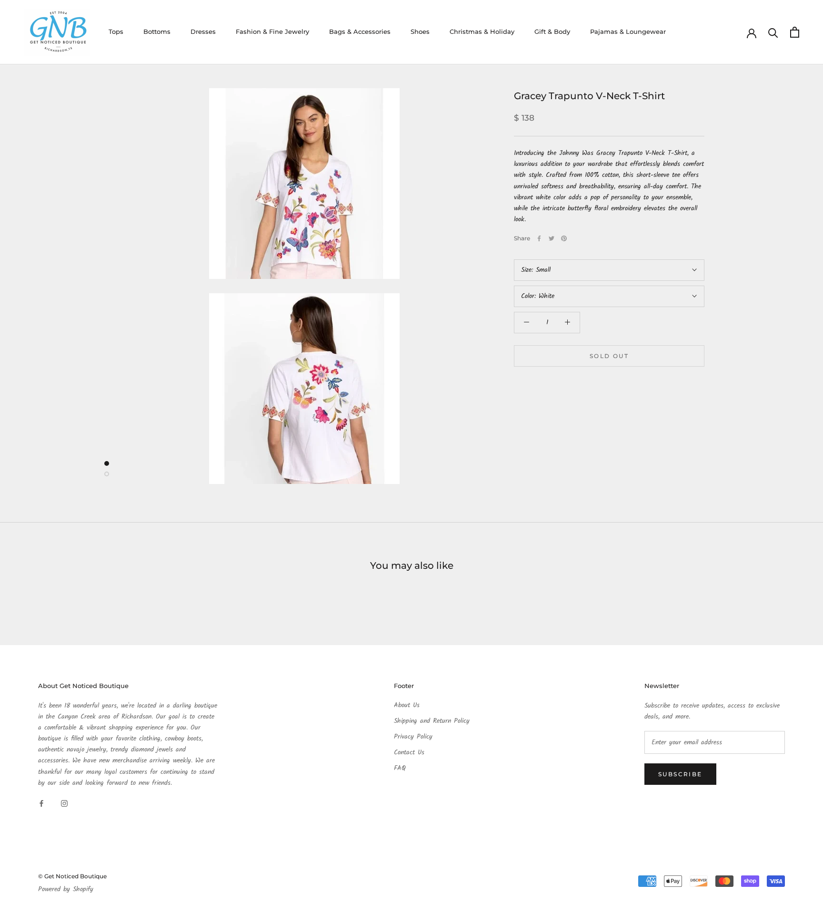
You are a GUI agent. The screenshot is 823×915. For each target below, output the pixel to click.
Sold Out (609, 356)
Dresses (203, 31)
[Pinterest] (564, 238)
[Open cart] (794, 32)
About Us (407, 705)
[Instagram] (64, 803)
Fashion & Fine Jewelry (272, 31)
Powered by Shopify (65, 889)
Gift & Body (552, 31)
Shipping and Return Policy (432, 721)
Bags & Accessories (360, 31)
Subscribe (680, 774)
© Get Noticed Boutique (72, 876)
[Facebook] (539, 238)
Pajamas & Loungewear (628, 31)
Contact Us (409, 753)
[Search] (773, 32)
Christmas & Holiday (482, 31)
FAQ (400, 768)
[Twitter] (551, 238)
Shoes (420, 31)
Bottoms (157, 31)
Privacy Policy (413, 737)
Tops (116, 31)
